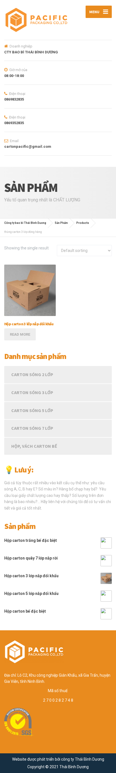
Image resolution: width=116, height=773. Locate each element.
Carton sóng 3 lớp (32, 392)
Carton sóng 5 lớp (32, 410)
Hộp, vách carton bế (34, 446)
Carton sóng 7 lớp (32, 428)
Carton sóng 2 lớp (32, 374)
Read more (20, 334)
